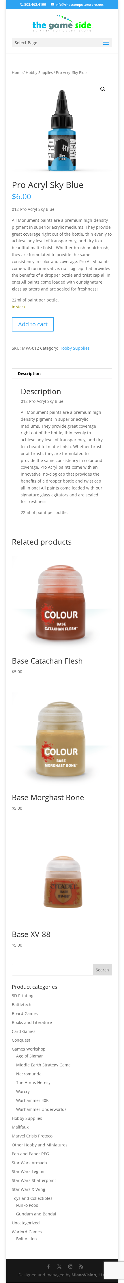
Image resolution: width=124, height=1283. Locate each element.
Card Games (23, 1031)
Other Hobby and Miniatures (39, 1145)
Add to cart (33, 324)
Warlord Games (27, 1231)
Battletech (21, 1004)
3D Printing (22, 995)
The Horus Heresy (33, 1082)
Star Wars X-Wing (28, 1189)
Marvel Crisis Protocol (33, 1136)
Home (17, 72)
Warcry (23, 1091)
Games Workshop (29, 1049)
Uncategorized (26, 1223)
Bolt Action (26, 1238)
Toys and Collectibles (32, 1198)
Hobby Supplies (39, 72)
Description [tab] (29, 373)
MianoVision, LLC (89, 1275)
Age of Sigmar (29, 1056)
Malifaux (20, 1127)
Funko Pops (27, 1205)
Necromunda (29, 1074)
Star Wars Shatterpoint (34, 1180)
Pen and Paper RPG (30, 1154)
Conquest (21, 1040)
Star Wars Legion (28, 1171)
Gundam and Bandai (36, 1214)
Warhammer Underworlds (41, 1109)
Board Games (25, 1013)
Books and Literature (32, 1022)
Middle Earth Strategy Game (43, 1065)
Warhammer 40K (32, 1100)
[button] (103, 89)
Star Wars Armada (29, 1162)
